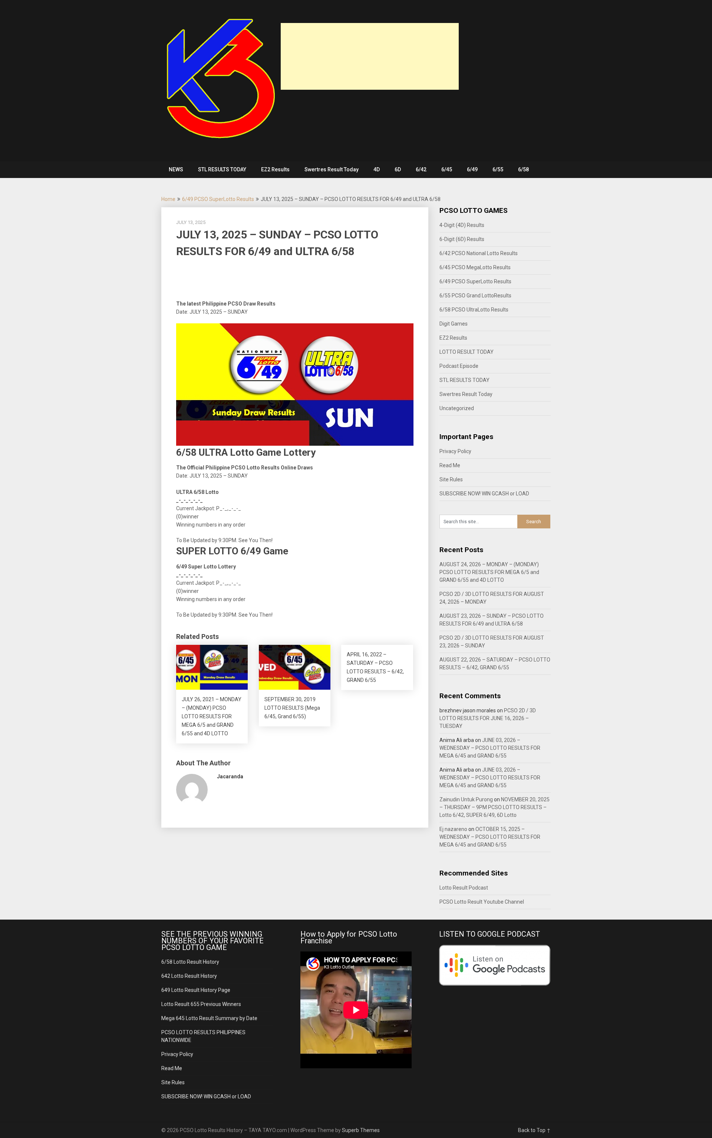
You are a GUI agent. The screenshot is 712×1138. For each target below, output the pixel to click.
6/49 (472, 169)
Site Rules (451, 479)
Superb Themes (361, 1130)
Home (168, 199)
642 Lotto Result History (189, 976)
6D (398, 169)
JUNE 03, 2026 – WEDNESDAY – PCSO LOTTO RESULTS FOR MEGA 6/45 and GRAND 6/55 (489, 748)
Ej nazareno (453, 829)
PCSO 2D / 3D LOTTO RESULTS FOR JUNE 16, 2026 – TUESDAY (487, 718)
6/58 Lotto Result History (190, 962)
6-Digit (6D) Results (461, 239)
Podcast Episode (458, 366)
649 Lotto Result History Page (195, 990)
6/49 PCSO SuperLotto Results (218, 199)
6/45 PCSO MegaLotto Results (475, 267)
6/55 (497, 169)
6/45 (446, 169)
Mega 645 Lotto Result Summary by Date (209, 1018)
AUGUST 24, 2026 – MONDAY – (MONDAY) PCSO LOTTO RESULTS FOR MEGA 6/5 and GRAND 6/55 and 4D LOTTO (489, 572)
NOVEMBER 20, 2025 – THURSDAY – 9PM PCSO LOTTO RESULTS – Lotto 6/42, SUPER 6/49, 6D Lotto (494, 807)
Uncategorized (456, 408)
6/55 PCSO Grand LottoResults (475, 295)
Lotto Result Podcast (463, 888)
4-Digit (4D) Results (461, 225)
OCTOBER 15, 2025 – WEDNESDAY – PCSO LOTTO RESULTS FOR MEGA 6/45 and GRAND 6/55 (489, 837)
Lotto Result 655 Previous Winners (201, 1004)
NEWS (176, 169)
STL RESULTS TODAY (222, 169)
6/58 (523, 169)
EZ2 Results (275, 169)
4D (376, 169)
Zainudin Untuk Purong (466, 799)
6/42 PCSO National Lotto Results (478, 253)
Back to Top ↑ (534, 1130)
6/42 (421, 169)
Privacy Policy (455, 451)
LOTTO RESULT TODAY (466, 352)
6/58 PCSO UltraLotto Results (473, 310)
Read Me (449, 465)
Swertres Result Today (331, 169)
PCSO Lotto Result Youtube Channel (481, 902)
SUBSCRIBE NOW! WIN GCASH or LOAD (484, 494)
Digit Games (453, 324)
